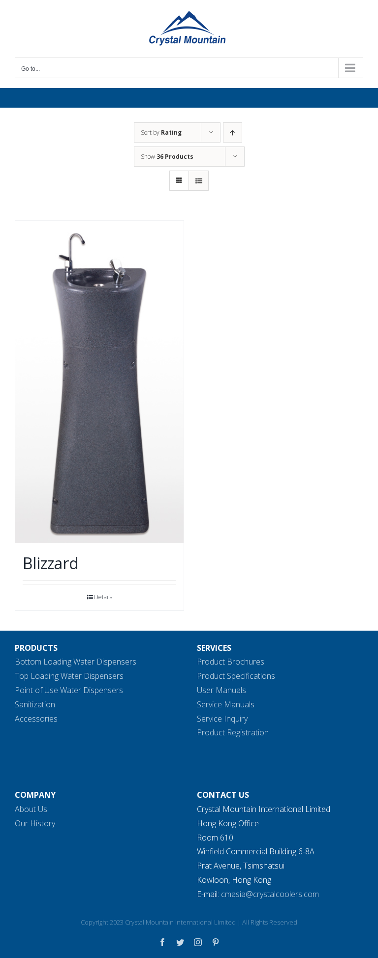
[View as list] (198, 180)
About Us (31, 809)
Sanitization (35, 704)
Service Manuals (225, 704)
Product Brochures (230, 661)
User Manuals (221, 690)
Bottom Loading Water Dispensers (75, 661)
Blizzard (51, 563)
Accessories (36, 718)
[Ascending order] (232, 132)
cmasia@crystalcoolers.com (270, 894)
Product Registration (233, 732)
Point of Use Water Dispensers (69, 690)
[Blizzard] (99, 382)
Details (103, 597)
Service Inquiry (222, 718)
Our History (35, 823)
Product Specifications (236, 675)
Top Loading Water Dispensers (69, 675)
